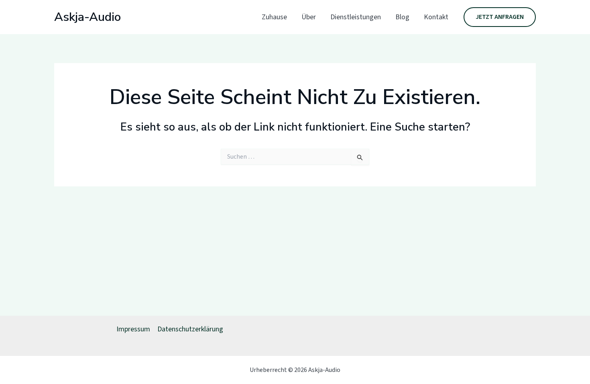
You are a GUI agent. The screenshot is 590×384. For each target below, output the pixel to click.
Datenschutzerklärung (190, 329)
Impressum (133, 329)
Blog (402, 17)
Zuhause (274, 17)
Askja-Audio (87, 17)
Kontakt (436, 17)
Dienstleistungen (355, 17)
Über (308, 17)
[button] (500, 17)
